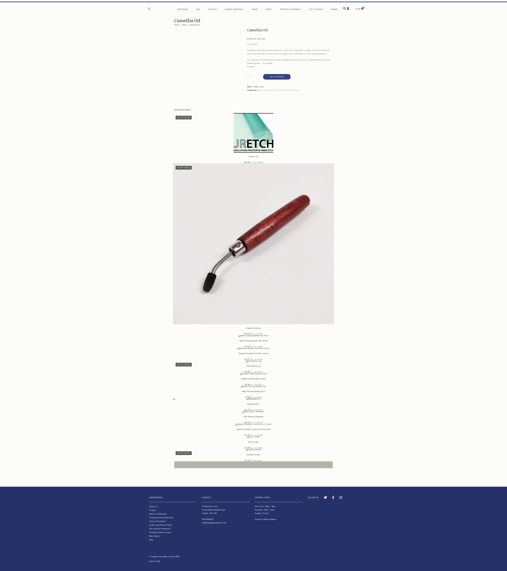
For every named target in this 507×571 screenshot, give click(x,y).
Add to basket (277, 77)
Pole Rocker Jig (253, 366)
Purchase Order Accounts (160, 532)
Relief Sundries (271, 90)
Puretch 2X (253, 157)
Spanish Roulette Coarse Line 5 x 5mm (253, 429)
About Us (153, 507)
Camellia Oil (194, 25)
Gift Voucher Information (159, 529)
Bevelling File (253, 404)
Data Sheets (154, 536)
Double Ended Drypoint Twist (253, 379)
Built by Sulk (154, 561)
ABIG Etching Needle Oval (253, 391)
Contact (152, 510)
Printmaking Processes (289, 90)
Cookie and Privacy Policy (160, 525)
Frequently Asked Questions (161, 518)
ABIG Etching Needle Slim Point (253, 341)
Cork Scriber (253, 442)
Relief (260, 90)
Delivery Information (158, 514)
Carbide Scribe (253, 455)
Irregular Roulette (253, 328)
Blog (151, 540)
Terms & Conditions (157, 521)
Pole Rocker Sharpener (254, 417)
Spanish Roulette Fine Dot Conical (253, 353)
